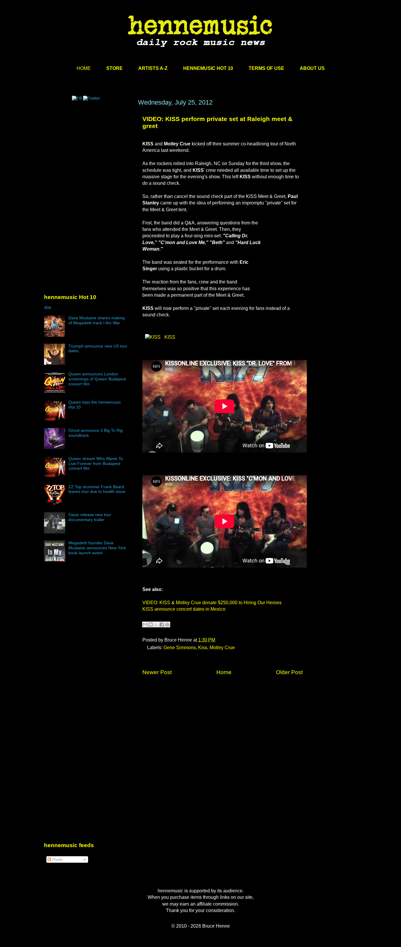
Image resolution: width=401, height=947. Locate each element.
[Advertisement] (88, 155)
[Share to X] (156, 624)
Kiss (202, 647)
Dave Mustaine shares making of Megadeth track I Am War (96, 320)
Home (224, 672)
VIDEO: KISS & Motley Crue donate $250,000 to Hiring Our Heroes (212, 602)
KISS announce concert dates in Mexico (183, 609)
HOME (84, 68)
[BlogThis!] (151, 624)
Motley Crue (222, 647)
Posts (57, 859)
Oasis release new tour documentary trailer (89, 517)
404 (47, 307)
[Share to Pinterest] (167, 624)
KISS (169, 337)
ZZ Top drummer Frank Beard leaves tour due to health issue (96, 489)
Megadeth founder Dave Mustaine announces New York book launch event (97, 547)
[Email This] (145, 624)
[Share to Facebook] (162, 624)
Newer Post (157, 672)
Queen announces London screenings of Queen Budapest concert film (97, 379)
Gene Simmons (180, 647)
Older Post (289, 672)
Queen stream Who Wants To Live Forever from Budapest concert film (95, 463)
